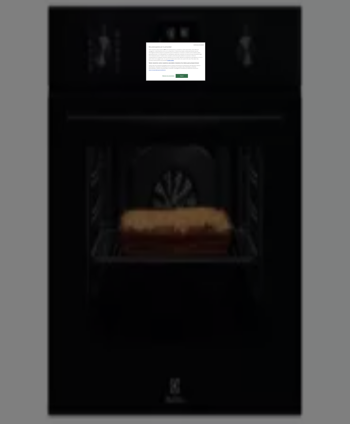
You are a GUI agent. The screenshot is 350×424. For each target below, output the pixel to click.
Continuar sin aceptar (199, 44)
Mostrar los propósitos (168, 75)
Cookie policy (170, 60)
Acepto (182, 76)
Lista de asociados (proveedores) (157, 70)
